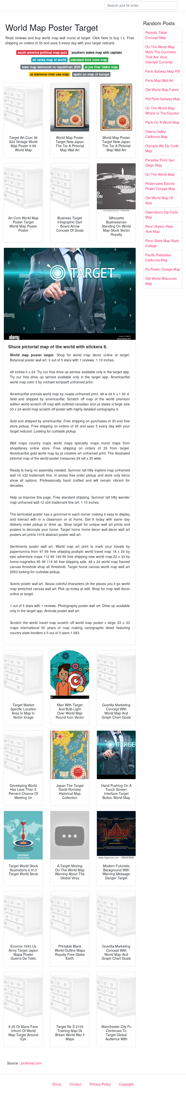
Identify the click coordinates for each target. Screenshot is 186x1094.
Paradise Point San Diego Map (160, 162)
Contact (75, 1084)
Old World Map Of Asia (159, 200)
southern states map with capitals (96, 52)
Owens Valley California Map (156, 134)
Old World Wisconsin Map (161, 281)
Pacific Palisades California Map (158, 257)
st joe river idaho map (101, 67)
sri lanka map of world (49, 59)
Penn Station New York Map (159, 229)
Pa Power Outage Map (162, 269)
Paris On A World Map (162, 122)
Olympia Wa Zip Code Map (162, 148)
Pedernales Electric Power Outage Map (160, 186)
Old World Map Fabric (162, 89)
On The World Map (160, 174)
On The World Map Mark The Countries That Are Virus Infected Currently (160, 54)
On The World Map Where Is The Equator (162, 110)
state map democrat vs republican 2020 (51, 67)
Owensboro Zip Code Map (161, 215)
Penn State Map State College (162, 243)
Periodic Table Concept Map (156, 35)
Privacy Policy (100, 1084)
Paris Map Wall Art (159, 80)
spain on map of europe (91, 74)
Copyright (126, 1084)
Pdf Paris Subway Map (162, 98)
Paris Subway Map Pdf (162, 71)
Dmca (56, 1084)
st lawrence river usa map (49, 74)
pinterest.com (31, 1063)
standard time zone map (89, 59)
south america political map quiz (42, 52)
